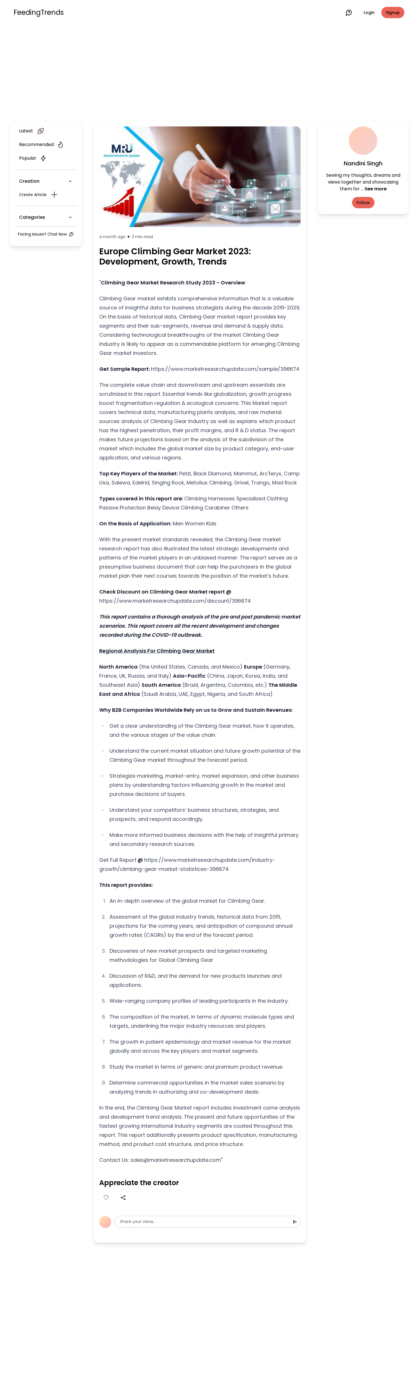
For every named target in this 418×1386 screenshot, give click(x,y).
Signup (393, 12)
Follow (363, 202)
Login (369, 12)
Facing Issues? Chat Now (42, 234)
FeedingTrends (39, 12)
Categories (32, 217)
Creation (29, 181)
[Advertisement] (209, 71)
